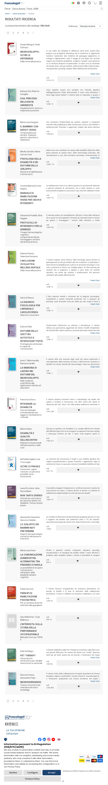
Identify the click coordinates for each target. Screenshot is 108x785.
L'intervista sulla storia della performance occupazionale (31, 629)
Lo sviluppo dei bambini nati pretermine (29, 527)
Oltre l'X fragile (30, 466)
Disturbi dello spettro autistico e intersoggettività (31, 336)
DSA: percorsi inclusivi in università (28, 102)
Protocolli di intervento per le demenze (31, 226)
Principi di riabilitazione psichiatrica (28, 596)
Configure (32, 772)
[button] (72, 3)
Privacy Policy (32, 778)
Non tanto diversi (31, 495)
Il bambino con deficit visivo (29, 128)
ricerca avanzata (19, 14)
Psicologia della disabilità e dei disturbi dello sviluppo (30, 163)
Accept (51, 772)
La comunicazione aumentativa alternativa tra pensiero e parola (31, 559)
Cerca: (7, 8)
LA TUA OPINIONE (15, 730)
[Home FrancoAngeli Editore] (14, 3)
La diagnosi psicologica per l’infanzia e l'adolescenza (30, 307)
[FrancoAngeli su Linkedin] (9, 724)
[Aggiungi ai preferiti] (79, 79)
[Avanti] (33, 33)
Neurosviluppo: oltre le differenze (29, 55)
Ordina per (73, 26)
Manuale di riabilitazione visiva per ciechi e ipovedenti (30, 198)
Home (7, 14)
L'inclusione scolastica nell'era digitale (30, 264)
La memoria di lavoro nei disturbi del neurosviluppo (29, 372)
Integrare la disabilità (28, 406)
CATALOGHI (12, 733)
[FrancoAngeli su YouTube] (16, 724)
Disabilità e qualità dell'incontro (28, 436)
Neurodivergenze (30, 682)
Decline (13, 772)
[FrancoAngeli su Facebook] (6, 724)
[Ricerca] (102, 9)
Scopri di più (95, 74)
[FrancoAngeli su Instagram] (13, 724)
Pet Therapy (27, 655)
